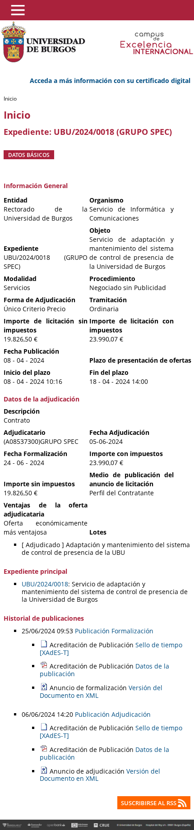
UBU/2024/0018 (45, 584)
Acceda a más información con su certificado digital (110, 80)
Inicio (10, 98)
